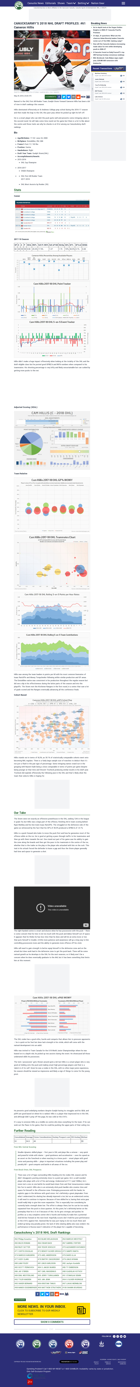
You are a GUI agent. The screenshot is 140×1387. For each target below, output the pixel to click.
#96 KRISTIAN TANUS (46, 1283)
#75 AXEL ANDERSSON (47, 1255)
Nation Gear (97, 3)
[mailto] (73, 97)
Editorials (50, 3)
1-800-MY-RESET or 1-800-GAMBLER (62, 1369)
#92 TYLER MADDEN (23, 1279)
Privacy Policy (96, 1363)
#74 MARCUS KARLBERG (25, 1255)
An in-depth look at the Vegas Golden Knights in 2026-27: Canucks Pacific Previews (107, 30)
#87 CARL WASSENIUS (47, 1271)
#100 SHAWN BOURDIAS (72, 1287)
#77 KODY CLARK (22, 1259)
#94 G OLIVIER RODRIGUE (72, 1279)
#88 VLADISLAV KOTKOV (72, 1271)
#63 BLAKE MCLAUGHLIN (48, 1239)
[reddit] (78, 97)
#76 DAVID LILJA (69, 1255)
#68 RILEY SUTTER (22, 1247)
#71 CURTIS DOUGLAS (24, 1251)
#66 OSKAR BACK (45, 1243)
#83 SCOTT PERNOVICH (24, 1267)
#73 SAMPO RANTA (70, 1251)
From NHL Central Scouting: (25, 1147)
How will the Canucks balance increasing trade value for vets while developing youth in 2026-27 (109, 46)
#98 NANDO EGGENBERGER (26, 1287)
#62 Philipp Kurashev (23, 1239)
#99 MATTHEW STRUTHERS (49, 1287)
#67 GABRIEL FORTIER (71, 1243)
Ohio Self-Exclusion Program (39, 1371)
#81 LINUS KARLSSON (47, 1263)
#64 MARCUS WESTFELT (72, 1239)
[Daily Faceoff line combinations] (83, 97)
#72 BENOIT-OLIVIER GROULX (49, 1251)
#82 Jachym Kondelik (71, 1263)
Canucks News (36, 3)
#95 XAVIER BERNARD (23, 1283)
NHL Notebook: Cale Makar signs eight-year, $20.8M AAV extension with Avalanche (108, 60)
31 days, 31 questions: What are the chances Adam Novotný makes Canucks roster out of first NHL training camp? (108, 38)
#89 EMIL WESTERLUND (24, 1275)
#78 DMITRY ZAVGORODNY (49, 1259)
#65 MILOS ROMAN (22, 1243)
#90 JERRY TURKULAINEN (48, 1275)
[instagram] (117, 1336)
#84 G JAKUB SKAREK (47, 1267)
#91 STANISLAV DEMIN (71, 1275)
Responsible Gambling (122, 1363)
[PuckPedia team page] (88, 97)
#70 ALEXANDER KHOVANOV (73, 1247)
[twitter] (64, 97)
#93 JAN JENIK (44, 1279)
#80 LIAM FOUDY (21, 1263)
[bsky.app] (68, 97)
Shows (61, 3)
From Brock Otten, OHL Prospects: (28, 1169)
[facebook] (59, 97)
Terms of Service (108, 1363)
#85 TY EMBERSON (70, 1267)
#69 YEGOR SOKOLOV (46, 1247)
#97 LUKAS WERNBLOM (72, 1283)
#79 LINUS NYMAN (70, 1259)
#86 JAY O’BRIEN (21, 1271)
